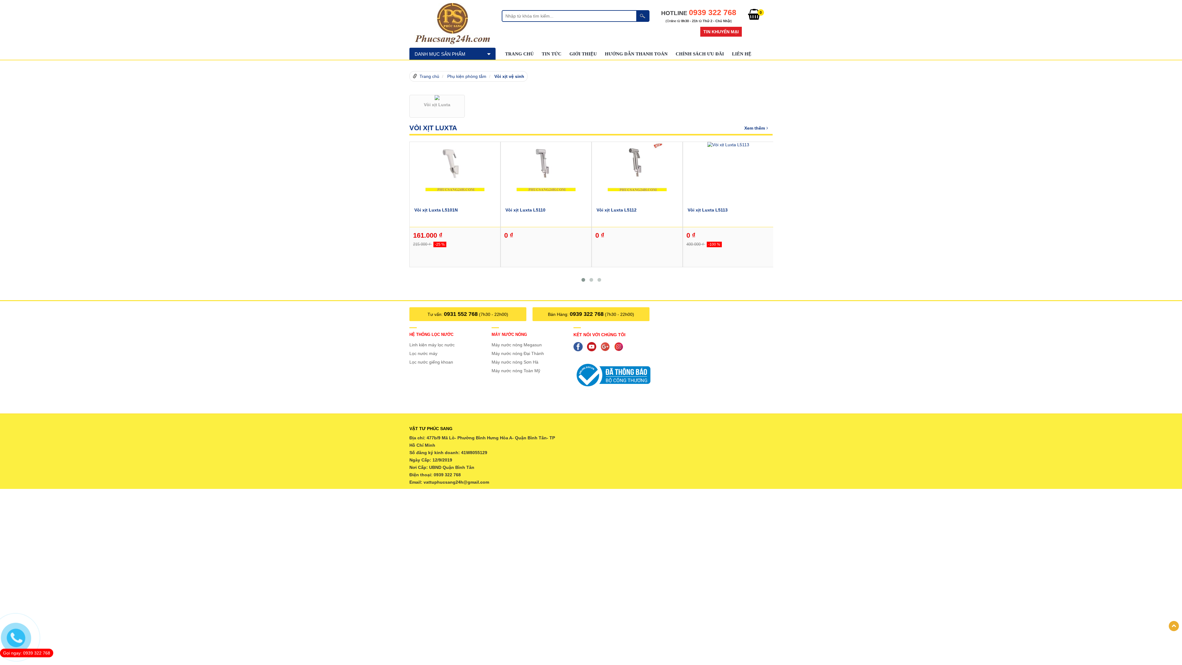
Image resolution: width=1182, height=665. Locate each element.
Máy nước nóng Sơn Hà (515, 362)
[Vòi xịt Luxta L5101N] (454, 166)
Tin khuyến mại (721, 31)
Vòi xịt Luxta (433, 128)
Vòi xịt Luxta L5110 (525, 210)
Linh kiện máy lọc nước (432, 344)
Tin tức (551, 53)
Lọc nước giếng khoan (431, 362)
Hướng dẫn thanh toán (636, 53)
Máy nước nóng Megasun (517, 344)
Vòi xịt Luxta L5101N (436, 210)
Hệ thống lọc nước (431, 334)
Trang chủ (519, 53)
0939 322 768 (587, 314)
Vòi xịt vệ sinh (509, 76)
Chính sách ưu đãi (700, 53)
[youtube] (593, 346)
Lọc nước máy (423, 353)
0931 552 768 (461, 314)
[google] (607, 346)
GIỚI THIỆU (583, 53)
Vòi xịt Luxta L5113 (708, 210)
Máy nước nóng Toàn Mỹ (516, 370)
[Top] (1174, 626)
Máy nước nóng (509, 334)
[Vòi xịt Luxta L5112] (637, 166)
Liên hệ (741, 53)
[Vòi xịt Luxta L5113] (728, 144)
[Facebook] (579, 346)
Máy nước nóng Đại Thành (518, 353)
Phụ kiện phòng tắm (466, 76)
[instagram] (620, 346)
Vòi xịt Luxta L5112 (617, 210)
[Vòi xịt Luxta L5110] (546, 166)
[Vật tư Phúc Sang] (452, 23)
